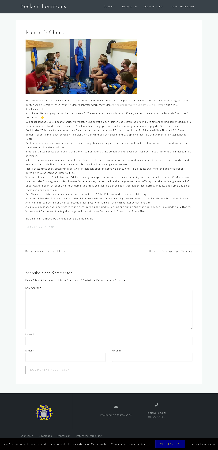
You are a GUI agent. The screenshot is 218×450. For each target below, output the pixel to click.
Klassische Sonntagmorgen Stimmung (171, 251)
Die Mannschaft (154, 6)
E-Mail (30, 350)
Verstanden (170, 444)
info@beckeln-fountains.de (116, 414)
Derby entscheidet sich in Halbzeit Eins (48, 251)
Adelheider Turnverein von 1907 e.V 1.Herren (138, 104)
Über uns (110, 6)
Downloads (45, 435)
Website (117, 350)
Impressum (64, 435)
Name (29, 334)
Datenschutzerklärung (89, 435)
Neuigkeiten (130, 6)
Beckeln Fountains (43, 6)
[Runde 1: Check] (81, 66)
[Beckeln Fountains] (44, 412)
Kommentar (33, 287)
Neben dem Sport (182, 6)
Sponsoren (26, 435)
